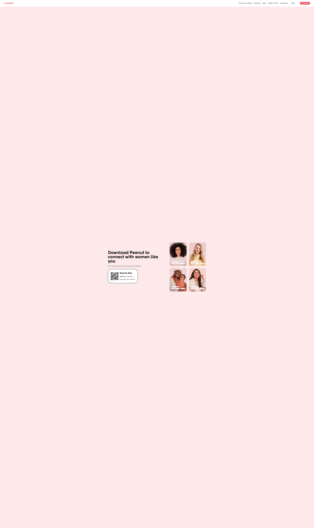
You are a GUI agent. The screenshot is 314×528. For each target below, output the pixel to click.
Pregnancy (257, 3)
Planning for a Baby (245, 3)
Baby (264, 3)
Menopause (284, 3)
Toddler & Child (273, 3)
